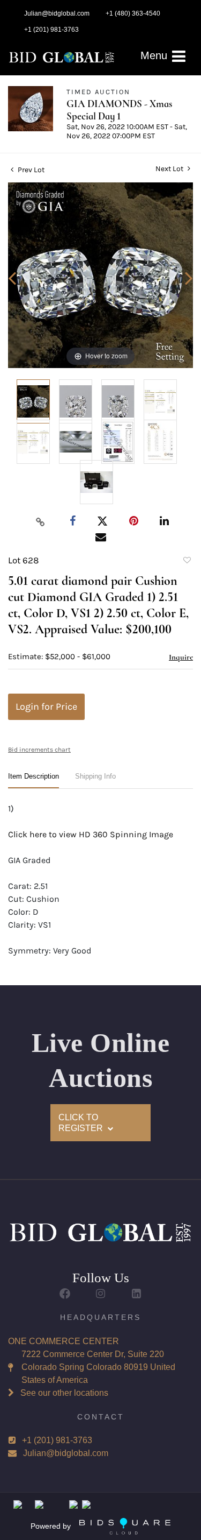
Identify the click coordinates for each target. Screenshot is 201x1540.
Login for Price (46, 706)
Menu (155, 55)
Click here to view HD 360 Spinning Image (90, 834)
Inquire (181, 657)
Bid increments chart (39, 749)
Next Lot (170, 168)
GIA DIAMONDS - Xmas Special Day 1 (119, 109)
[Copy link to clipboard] (40, 521)
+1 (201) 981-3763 (57, 1440)
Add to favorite (186, 562)
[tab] (33, 780)
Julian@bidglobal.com (65, 1453)
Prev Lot (30, 169)
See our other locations (64, 1392)
